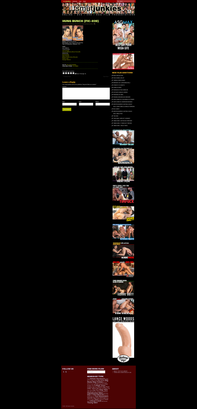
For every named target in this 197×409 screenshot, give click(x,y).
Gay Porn (95, 390)
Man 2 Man (92, 395)
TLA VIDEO (75, 66)
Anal (88, 379)
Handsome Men (95, 393)
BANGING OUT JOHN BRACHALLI (121, 82)
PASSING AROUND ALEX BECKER (121, 97)
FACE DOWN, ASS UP (118, 78)
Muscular (106, 395)
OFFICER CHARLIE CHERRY (120, 92)
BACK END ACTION (118, 75)
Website (97, 101)
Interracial (105, 393)
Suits (107, 398)
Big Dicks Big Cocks (97, 381)
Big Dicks (101, 380)
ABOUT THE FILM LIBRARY (121, 371)
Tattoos (96, 399)
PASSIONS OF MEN (118, 94)
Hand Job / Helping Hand (97, 391)
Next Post (105, 76)
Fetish (91, 390)
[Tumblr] (66, 372)
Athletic (93, 379)
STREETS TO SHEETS (119, 85)
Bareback (100, 379)
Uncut (88, 401)
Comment (64, 86)
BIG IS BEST (116, 109)
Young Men (92, 402)
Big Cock (89, 380)
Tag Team (89, 399)
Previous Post (67, 76)
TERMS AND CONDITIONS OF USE (122, 372)
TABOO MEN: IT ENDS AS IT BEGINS (122, 123)
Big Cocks (94, 380)
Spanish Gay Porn (93, 398)
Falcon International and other (87, 23)
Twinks (106, 399)
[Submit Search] (118, 1)
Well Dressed (104, 401)
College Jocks (99, 385)
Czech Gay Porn (103, 387)
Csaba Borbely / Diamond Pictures (74, 23)
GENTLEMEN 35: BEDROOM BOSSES (122, 101)
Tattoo (92, 399)
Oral (88, 396)
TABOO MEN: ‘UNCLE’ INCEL (120, 125)
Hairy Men (89, 391)
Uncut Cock (95, 401)
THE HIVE (115, 116)
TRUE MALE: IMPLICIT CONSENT (121, 118)
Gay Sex (103, 390)
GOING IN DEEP (117, 87)
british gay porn (100, 384)
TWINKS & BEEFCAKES (119, 80)
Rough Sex (92, 396)
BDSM (106, 379)
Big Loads (105, 382)
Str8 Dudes (103, 398)
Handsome (105, 391)
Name (63, 101)
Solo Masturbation (101, 396)
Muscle (100, 395)
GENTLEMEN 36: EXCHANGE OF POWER (123, 99)
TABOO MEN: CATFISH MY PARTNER (122, 120)
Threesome (101, 399)
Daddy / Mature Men (93, 388)
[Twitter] (64, 372)
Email (80, 101)
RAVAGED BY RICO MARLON (120, 89)
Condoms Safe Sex (92, 387)
